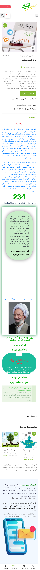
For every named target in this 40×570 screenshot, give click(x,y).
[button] (36, 15)
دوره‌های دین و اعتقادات (24, 56)
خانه (35, 56)
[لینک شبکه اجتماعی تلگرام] (14, 108)
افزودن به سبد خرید (28, 93)
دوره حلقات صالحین (10, 450)
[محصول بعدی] (3, 55)
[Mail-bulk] (12, 498)
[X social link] (22, 108)
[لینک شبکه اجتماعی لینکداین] (17, 108)
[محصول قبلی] (8, 55)
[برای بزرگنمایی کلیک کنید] (32, 48)
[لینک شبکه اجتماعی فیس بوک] (25, 108)
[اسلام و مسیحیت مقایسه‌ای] (28, 439)
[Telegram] (29, 498)
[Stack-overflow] (34, 498)
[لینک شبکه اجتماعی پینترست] (20, 108)
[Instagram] (21, 498)
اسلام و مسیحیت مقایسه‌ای (28, 451)
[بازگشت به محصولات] (6, 55)
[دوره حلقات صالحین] (10, 439)
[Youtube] (17, 498)
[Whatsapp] (25, 498)
